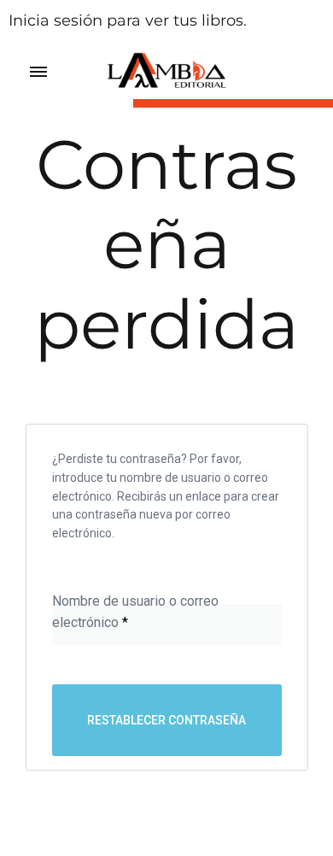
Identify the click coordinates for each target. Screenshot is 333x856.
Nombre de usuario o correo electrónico (135, 610)
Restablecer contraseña (166, 720)
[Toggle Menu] (38, 72)
